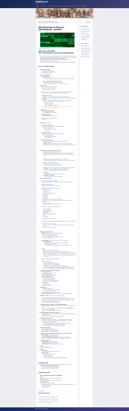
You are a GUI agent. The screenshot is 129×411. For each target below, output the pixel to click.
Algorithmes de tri (49, 288)
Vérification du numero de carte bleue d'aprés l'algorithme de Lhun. (55, 141)
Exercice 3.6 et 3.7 (46, 194)
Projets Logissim (45, 350)
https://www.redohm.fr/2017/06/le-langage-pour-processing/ (56, 357)
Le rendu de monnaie (54, 342)
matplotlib (50, 302)
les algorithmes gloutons (52, 341)
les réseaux (50, 347)
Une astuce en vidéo (48, 160)
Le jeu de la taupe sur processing (49, 354)
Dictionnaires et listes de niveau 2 (50, 118)
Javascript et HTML (59, 316)
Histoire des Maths (43, 5)
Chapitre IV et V (54, 235)
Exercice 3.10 (45, 197)
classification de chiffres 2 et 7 (64, 336)
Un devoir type (51, 240)
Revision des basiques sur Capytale (49, 83)
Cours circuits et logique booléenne (51, 180)
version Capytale (53, 96)
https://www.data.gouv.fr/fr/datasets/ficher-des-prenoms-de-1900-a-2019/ (60, 267)
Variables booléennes (49, 184)
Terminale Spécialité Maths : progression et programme (48, 401)
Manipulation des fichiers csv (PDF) (51, 242)
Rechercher (88, 22)
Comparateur (45, 212)
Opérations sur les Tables (48, 250)
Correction (71, 91)
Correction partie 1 (65, 96)
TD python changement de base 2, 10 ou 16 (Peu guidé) (58, 168)
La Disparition (55, 236)
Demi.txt (51, 237)
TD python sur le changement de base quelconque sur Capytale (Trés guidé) (61, 167)
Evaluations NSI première (44, 59)
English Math (84, 5)
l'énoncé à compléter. (61, 224)
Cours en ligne (45, 275)
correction (73, 221)
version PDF (59, 96)
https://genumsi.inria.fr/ (54, 368)
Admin (79, 5)
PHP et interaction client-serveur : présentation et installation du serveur (56, 323)
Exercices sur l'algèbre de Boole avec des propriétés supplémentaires (55, 221)
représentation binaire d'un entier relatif (54, 159)
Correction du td (65, 159)
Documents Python (45, 379)
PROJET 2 (51, 295)
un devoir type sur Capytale (51, 224)
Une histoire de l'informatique (47, 70)
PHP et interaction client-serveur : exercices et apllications (54, 325)
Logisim (59, 200)
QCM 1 (46, 105)
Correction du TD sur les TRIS (50, 290)
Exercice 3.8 (45, 195)
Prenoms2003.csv (56, 263)
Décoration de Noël (46, 210)
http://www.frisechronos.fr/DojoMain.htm (49, 71)
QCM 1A (46, 102)
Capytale (49, 235)
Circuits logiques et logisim (51, 188)
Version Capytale (46, 89)
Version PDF (52, 89)
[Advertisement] (86, 75)
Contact (46, 408)
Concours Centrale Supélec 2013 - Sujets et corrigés (48, 396)
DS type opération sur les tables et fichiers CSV (50, 258)
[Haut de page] (127, 409)
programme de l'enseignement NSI (47, 56)
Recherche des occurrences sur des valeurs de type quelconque (56, 91)
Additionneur (45, 216)
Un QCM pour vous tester (46, 285)
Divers (76, 5)
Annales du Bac (58, 5)
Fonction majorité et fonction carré (49, 213)
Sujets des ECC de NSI (54, 60)
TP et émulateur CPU (53, 281)
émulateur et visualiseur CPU (53, 280)
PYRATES (52, 383)
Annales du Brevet (65, 5)
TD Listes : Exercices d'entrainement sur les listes (55, 97)
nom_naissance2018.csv (64, 266)
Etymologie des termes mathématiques (45, 402)
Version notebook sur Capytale (50, 128)
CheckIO (43, 384)
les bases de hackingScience (52, 107)
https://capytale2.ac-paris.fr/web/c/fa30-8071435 (58, 170)
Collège (49, 5)
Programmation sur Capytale (50, 292)
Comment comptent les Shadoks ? (54, 151)
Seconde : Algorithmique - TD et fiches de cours (47, 397)
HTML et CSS (58, 310)
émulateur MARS (51, 279)
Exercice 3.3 (45, 191)
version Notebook (53, 112)
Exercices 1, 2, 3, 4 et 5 (47, 251)
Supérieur (72, 5)
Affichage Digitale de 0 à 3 (48, 211)
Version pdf (47, 130)
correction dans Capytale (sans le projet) (59, 251)
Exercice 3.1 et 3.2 (46, 190)
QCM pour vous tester (49, 173)
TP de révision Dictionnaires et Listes (50, 115)
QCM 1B (46, 104)
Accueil (37, 5)
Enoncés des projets (56, 206)
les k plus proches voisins (53, 334)
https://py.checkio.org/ (46, 386)
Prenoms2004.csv (56, 264)
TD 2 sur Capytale (47, 165)
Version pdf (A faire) (48, 137)
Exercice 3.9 (45, 196)
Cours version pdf (52, 275)
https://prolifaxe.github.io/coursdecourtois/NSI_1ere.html (64, 62)
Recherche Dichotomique (54, 330)
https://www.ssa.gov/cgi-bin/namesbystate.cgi (64, 268)
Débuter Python (46, 77)
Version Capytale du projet (59, 295)
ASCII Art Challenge (46, 142)
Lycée (53, 5)
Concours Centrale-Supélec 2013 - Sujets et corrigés (48, 399)
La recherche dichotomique (49, 328)
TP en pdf (54, 343)
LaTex (43, 377)
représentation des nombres (52, 162)
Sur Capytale (65, 242)
